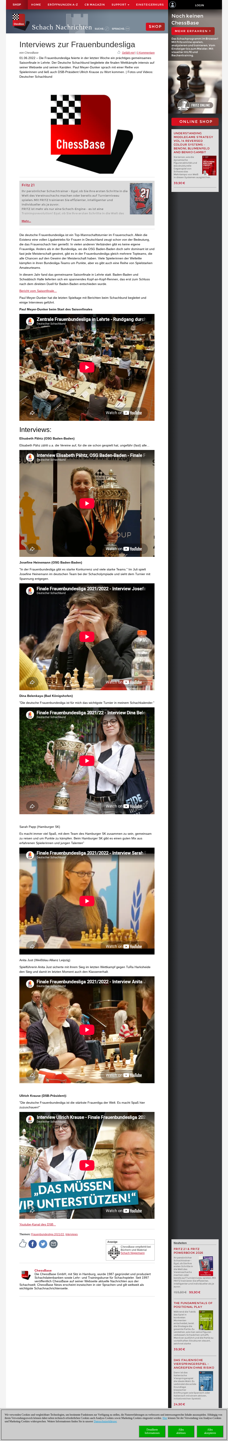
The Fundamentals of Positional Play (193, 1305)
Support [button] (119, 4)
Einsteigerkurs (150, 4)
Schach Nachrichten (62, 27)
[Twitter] (43, 1243)
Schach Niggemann (133, 1253)
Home (36, 4)
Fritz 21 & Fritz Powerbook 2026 (188, 1251)
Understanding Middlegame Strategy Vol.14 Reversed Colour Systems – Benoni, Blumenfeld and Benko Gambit (193, 142)
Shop (17, 4)
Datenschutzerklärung (105, 1421)
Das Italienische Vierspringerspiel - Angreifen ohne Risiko (194, 1364)
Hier (165, 1418)
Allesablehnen (181, 1431)
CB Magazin (95, 4)
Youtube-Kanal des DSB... (37, 1224)
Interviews (71, 1234)
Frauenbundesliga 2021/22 (47, 1234)
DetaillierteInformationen (152, 1431)
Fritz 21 (28, 185)
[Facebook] (33, 1243)
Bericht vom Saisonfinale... (38, 291)
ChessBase (43, 1270)
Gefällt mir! (128, 52)
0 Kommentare (146, 52)
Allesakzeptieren (210, 1431)
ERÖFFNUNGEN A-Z (63, 4)
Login (199, 5)
